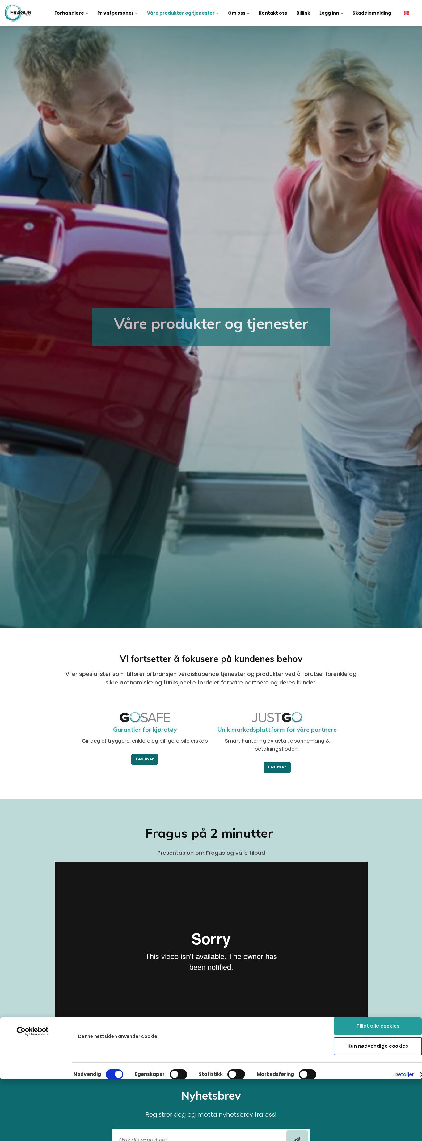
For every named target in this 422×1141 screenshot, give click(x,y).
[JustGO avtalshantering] (277, 720)
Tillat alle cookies (378, 1026)
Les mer (145, 759)
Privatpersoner (116, 13)
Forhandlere (69, 13)
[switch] (178, 1074)
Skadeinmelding (371, 13)
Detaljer (404, 1074)
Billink (303, 13)
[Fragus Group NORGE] (18, 13)
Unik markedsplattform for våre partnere (277, 729)
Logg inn (329, 13)
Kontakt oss (273, 13)
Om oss (237, 13)
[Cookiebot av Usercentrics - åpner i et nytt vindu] (33, 1031)
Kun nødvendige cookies (378, 1046)
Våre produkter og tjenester (181, 13)
